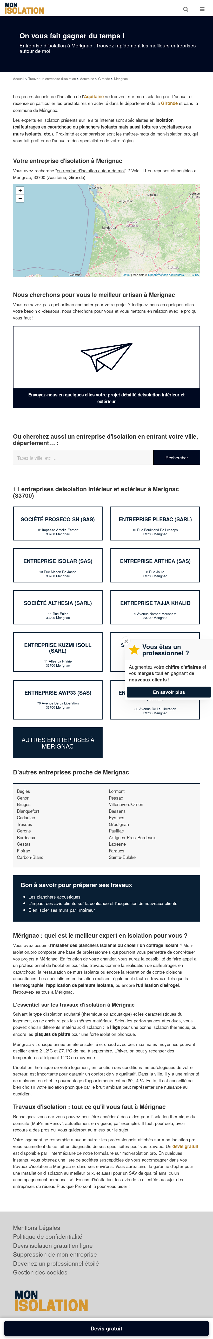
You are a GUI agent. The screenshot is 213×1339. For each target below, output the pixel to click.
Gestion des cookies (40, 1272)
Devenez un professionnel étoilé (56, 1263)
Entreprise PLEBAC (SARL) (155, 519)
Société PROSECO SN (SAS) (58, 519)
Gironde (104, 78)
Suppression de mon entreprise (55, 1254)
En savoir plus (169, 692)
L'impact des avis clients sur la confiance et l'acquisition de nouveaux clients (103, 903)
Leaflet (126, 275)
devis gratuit (185, 1146)
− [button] (20, 198)
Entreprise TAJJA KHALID (155, 603)
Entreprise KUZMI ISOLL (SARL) (57, 647)
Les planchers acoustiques (55, 896)
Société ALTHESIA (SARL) (58, 603)
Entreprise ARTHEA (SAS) (155, 561)
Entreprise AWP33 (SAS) (57, 692)
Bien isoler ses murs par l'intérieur (62, 910)
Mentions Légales (36, 1227)
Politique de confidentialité (47, 1236)
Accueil (18, 78)
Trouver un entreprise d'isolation (52, 78)
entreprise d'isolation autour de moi (91, 170)
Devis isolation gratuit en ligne (53, 1245)
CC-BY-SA (192, 275)
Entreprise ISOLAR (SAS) (57, 561)
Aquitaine (87, 78)
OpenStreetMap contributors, (166, 275)
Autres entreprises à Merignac (58, 742)
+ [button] (20, 190)
